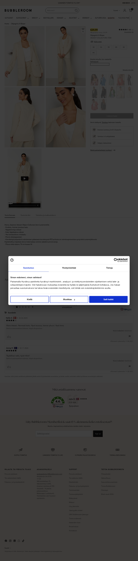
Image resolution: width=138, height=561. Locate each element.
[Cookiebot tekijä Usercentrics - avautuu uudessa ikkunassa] (116, 260)
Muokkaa (67, 299)
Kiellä (29, 299)
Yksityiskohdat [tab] (69, 268)
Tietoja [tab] (109, 268)
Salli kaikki (108, 299)
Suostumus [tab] (28, 268)
